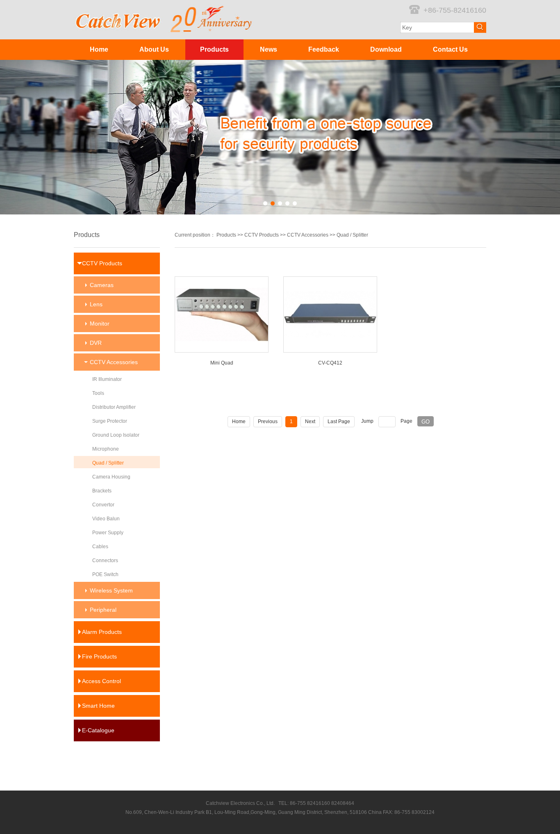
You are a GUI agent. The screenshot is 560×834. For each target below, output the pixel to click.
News (268, 49)
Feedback (323, 49)
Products (214, 49)
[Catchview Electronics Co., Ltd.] (164, 7)
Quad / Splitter (352, 235)
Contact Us (450, 49)
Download (386, 49)
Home (99, 49)
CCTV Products (261, 235)
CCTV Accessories (307, 235)
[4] (280, 137)
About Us (154, 49)
